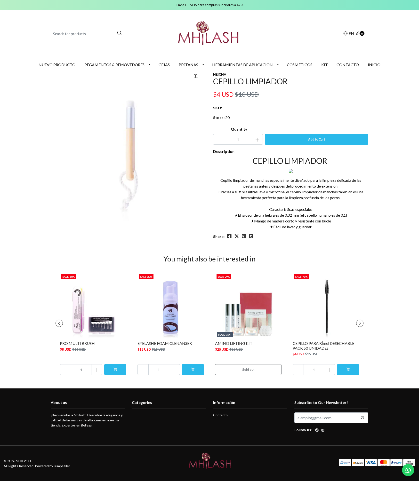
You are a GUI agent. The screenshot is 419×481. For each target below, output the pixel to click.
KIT (324, 64)
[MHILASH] (209, 33)
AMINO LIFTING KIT (233, 343)
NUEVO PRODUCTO (57, 64)
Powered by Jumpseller (52, 466)
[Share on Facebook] (229, 236)
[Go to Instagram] (322, 430)
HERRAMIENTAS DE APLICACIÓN (242, 64)
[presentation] (59, 323)
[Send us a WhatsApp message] (408, 470)
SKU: (217, 107)
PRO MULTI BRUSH (77, 343)
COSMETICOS (299, 64)
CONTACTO (348, 64)
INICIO (374, 64)
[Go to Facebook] (317, 430)
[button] (348, 34)
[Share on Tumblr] (251, 236)
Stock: (219, 117)
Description (223, 151)
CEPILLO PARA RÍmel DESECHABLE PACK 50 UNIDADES (323, 345)
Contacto (220, 415)
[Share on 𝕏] (236, 236)
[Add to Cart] (115, 369)
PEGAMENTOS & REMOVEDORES (114, 64)
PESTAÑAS (188, 64)
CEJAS (164, 64)
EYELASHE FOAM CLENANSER (164, 343)
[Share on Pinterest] (244, 236)
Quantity (239, 129)
